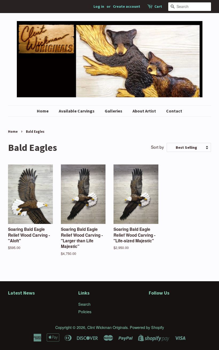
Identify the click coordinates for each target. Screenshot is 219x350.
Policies (84, 311)
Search (84, 304)
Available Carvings (77, 111)
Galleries (113, 111)
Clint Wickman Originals (107, 327)
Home (43, 111)
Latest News (21, 293)
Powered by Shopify (147, 327)
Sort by (157, 147)
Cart (158, 6)
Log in (98, 6)
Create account (126, 6)
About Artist (144, 111)
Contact (174, 111)
